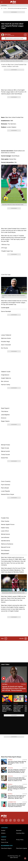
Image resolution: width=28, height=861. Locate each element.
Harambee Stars (12, 801)
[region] (14, 704)
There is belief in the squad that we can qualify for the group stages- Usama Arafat (18, 708)
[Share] (25, 34)
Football (5, 8)
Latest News (4, 5)
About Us (3, 839)
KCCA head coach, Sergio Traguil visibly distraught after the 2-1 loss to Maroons (7, 708)
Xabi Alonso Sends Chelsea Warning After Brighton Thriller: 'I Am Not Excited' (17, 763)
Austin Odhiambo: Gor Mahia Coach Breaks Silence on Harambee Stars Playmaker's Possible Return (17, 805)
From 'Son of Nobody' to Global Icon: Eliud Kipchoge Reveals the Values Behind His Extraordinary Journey (17, 771)
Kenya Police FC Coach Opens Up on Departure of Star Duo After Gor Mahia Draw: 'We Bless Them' (17, 797)
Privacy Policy (19, 839)
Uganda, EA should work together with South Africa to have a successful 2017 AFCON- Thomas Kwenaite (14, 688)
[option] (7, 704)
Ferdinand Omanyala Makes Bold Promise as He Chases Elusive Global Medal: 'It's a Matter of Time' (17, 779)
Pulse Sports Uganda (21, 848)
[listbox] (14, 704)
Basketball (18, 830)
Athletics (10, 767)
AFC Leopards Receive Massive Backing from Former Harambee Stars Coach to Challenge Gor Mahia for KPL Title (17, 788)
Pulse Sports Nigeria (6, 848)
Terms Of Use (4, 842)
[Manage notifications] (25, 858)
